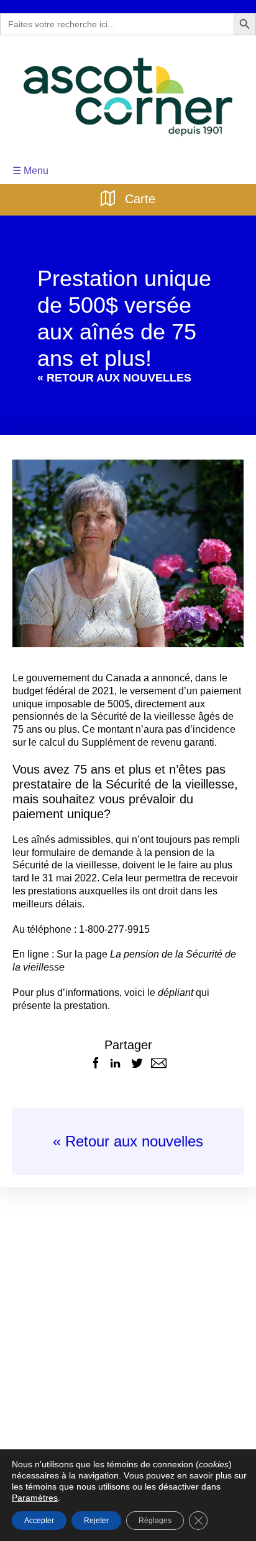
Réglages (153, 1520)
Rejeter (96, 1520)
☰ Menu (29, 171)
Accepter (39, 1520)
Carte (138, 197)
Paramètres (223, 1486)
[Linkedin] (115, 1051)
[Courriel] (159, 1051)
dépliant (165, 981)
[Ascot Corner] (128, 97)
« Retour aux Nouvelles (106, 378)
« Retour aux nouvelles (128, 1129)
